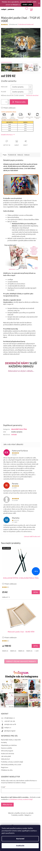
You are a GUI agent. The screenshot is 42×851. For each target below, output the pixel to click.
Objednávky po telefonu (9, 745)
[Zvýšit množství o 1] (9, 100)
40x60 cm (21, 651)
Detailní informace (7, 135)
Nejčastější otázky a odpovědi (11, 740)
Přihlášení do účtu (6, 770)
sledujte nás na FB (10, 724)
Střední (14, 435)
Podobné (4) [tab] (12, 155)
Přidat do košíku (20, 102)
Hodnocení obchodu (7, 754)
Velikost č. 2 (6, 597)
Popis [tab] (5, 155)
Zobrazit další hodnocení (32, 536)
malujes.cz (7, 728)
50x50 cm (29, 651)
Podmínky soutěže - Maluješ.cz (21, 815)
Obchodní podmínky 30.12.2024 (11, 765)
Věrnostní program (7, 751)
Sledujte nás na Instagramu (21, 676)
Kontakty (4, 742)
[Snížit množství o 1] (9, 103)
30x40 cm (5, 651)
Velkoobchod (5, 759)
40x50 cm (13, 651)
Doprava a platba (6, 748)
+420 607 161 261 (9, 721)
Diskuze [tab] (27, 155)
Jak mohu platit (6, 756)
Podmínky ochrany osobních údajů (12, 762)
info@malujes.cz (9, 718)
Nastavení (20, 838)
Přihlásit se (7, 804)
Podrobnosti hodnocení (25, 25)
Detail (35, 592)
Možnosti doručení (32, 96)
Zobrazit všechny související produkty (21, 661)
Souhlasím (20, 845)
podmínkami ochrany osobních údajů (21, 799)
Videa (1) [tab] (20, 155)
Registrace (4, 767)
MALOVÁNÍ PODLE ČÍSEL (19, 429)
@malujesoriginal (9, 731)
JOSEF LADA (27, 4)
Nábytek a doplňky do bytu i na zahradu (20, 813)
